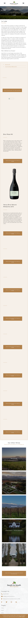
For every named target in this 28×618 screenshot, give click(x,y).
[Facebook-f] (1, 602)
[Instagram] (11, 602)
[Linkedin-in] (16, 602)
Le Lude (4, 21)
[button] (5, 3)
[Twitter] (6, 602)
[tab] (15, 65)
